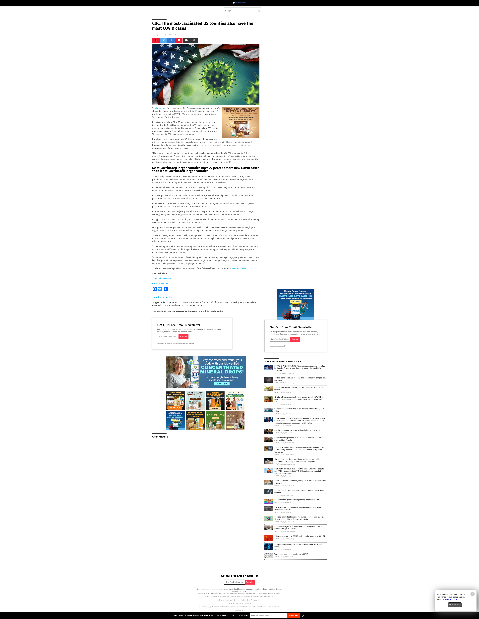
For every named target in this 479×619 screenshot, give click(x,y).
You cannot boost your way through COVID (291, 554)
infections (214, 302)
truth (165, 305)
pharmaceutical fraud (248, 302)
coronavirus (188, 302)
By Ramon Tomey (288, 383)
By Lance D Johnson (289, 464)
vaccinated (190, 305)
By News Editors (288, 495)
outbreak (233, 302)
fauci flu (205, 302)
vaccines (201, 305)
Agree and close (454, 605)
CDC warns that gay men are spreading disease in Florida (297, 500)
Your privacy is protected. (165, 343)
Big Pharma (172, 302)
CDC (180, 302)
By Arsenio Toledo (289, 373)
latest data (161, 108)
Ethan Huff (171, 35)
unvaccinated (175, 305)
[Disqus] (205, 471)
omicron (224, 302)
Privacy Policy (239, 610)
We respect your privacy (226, 593)
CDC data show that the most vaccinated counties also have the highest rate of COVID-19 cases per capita (299, 518)
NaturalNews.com (160, 283)
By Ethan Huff (287, 392)
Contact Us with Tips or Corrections (239, 603)
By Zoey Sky (287, 476)
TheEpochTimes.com (161, 278)
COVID (198, 302)
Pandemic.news (239, 268)
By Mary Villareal (288, 485)
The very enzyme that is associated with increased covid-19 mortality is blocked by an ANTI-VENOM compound (297, 460)
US (183, 305)
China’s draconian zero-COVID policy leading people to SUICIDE (299, 536)
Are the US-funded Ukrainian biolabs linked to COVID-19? (297, 430)
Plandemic (157, 305)
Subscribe (293, 616)
